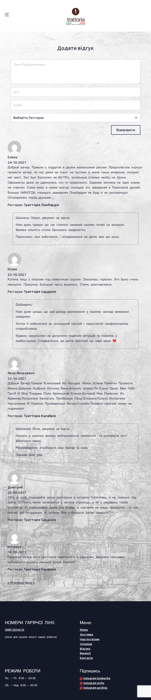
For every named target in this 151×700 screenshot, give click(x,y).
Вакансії (85, 653)
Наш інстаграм (90, 639)
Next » (30, 582)
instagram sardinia (95, 687)
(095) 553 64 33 (14, 629)
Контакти (86, 658)
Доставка (86, 634)
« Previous (16, 582)
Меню (84, 629)
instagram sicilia (93, 683)
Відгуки (85, 648)
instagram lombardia (96, 678)
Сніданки (86, 644)
